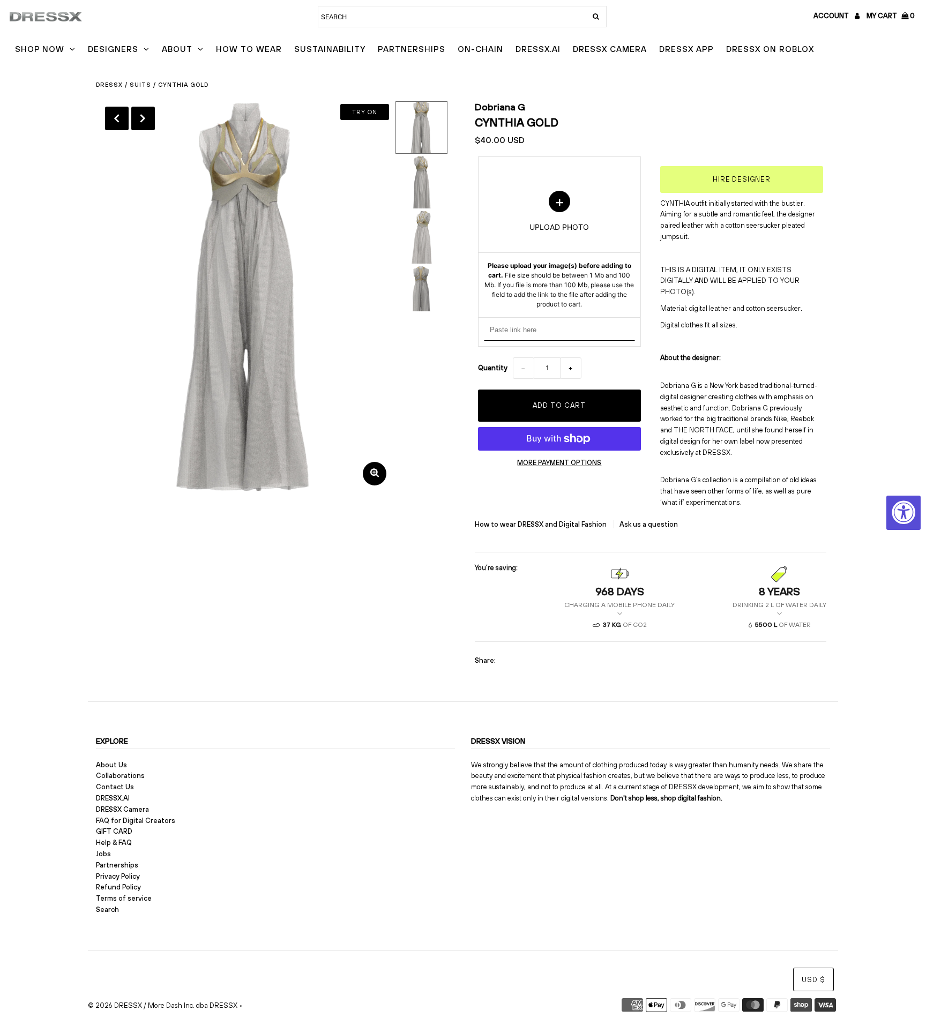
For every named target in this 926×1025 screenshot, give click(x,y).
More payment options (559, 463)
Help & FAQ (114, 843)
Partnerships (411, 49)
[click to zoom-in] (374, 473)
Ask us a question (648, 524)
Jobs (103, 854)
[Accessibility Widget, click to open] (903, 513)
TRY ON (364, 112)
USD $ (813, 980)
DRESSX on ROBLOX (770, 49)
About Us (111, 765)
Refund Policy (118, 887)
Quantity (492, 368)
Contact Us (115, 787)
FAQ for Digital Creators (135, 821)
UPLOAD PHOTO (559, 250)
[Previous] (117, 118)
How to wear (249, 49)
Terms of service (124, 898)
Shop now (39, 49)
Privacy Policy (118, 876)
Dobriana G (500, 107)
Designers (113, 49)
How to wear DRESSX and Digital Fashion (541, 524)
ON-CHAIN (480, 49)
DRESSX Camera (610, 49)
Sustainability (329, 49)
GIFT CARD (114, 831)
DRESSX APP (686, 49)
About (177, 49)
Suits (140, 84)
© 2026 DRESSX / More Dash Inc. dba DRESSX (162, 1005)
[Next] (143, 118)
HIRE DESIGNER (742, 179)
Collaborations (120, 776)
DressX (109, 84)
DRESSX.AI (538, 49)
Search (107, 910)
